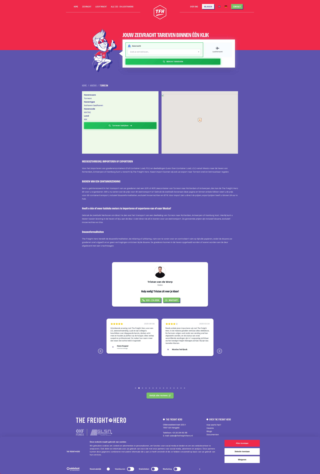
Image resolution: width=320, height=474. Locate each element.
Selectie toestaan (242, 451)
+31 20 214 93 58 (179, 433)
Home (84, 85)
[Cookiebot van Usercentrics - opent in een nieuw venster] (73, 469)
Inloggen (208, 6)
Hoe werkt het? (213, 425)
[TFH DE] (226, 6)
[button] (200, 120)
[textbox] (164, 52)
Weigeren (242, 460)
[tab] (135, 388)
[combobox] (164, 52)
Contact (237, 6)
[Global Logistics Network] (101, 432)
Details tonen (191, 469)
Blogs (209, 431)
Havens (93, 85)
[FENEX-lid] (80, 432)
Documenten (212, 434)
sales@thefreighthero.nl (181, 436)
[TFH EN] (219, 6)
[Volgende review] (219, 351)
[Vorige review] (100, 351)
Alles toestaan (242, 443)
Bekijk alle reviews (159, 395)
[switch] (130, 469)
